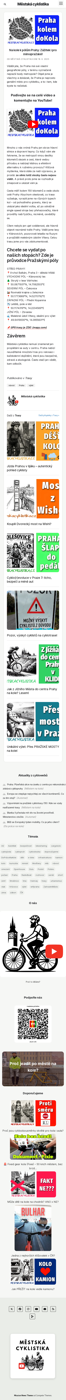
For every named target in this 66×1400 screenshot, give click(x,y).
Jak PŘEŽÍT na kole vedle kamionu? (33, 1289)
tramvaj (34, 881)
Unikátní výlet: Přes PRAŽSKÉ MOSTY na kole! (33, 748)
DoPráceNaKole (8, 857)
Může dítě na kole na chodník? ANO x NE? (33, 1201)
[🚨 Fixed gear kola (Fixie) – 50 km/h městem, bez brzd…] (33, 1147)
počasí (4, 875)
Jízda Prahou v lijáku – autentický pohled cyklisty (29, 468)
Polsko (51, 869)
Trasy (28, 378)
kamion (59, 857)
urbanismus (56, 881)
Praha (14, 875)
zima (3, 892)
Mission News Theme (23, 1395)
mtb (47, 863)
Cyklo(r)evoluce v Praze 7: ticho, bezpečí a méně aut (29, 579)
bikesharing (41, 846)
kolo (3, 863)
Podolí (41, 869)
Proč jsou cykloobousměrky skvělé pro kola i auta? (33, 1130)
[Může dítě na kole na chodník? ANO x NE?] (33, 1185)
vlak (3, 886)
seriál (51, 875)
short (60, 875)
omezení (5, 869)
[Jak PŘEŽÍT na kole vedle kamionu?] (33, 1272)
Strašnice (14, 881)
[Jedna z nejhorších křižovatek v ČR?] (33, 1228)
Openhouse (19, 869)
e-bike (31, 857)
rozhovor (40, 875)
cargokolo (56, 846)
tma (24, 881)
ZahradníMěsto (50, 886)
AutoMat (12, 846)
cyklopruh (20, 851)
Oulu (31, 869)
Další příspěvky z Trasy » (49, 415)
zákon (13, 892)
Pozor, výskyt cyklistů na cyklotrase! (32, 635)
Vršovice (13, 886)
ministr (25, 863)
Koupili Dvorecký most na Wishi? (29, 524)
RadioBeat (26, 875)
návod (56, 863)
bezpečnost (26, 846)
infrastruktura (44, 857)
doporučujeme (51, 851)
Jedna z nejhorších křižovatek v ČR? (33, 1255)
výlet (24, 886)
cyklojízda (6, 851)
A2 (2, 846)
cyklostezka (34, 851)
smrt (3, 881)
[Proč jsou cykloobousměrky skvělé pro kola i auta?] (33, 1113)
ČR (21, 892)
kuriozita (14, 863)
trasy (44, 881)
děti (22, 857)
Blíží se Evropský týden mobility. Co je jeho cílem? (33, 822)
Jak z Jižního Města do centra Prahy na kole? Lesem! (32, 691)
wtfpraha (35, 886)
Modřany (36, 863)
